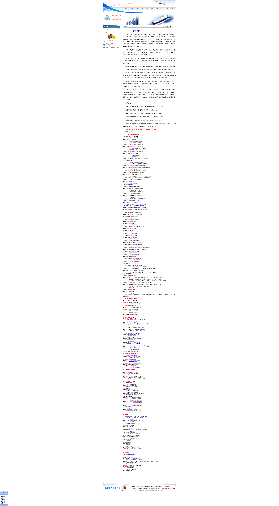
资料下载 (141, 8)
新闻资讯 (151, 8)
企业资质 (106, 31)
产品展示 (136, 8)
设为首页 (159, 1)
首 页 (126, 8)
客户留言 (166, 8)
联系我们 (172, 1)
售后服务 (4, 502)
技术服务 (156, 8)
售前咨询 (4, 496)
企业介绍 (106, 29)
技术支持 (4, 499)
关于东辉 (131, 8)
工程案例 (146, 8)
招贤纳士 (161, 8)
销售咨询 (4, 501)
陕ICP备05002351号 (140, 488)
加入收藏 (166, 1)
